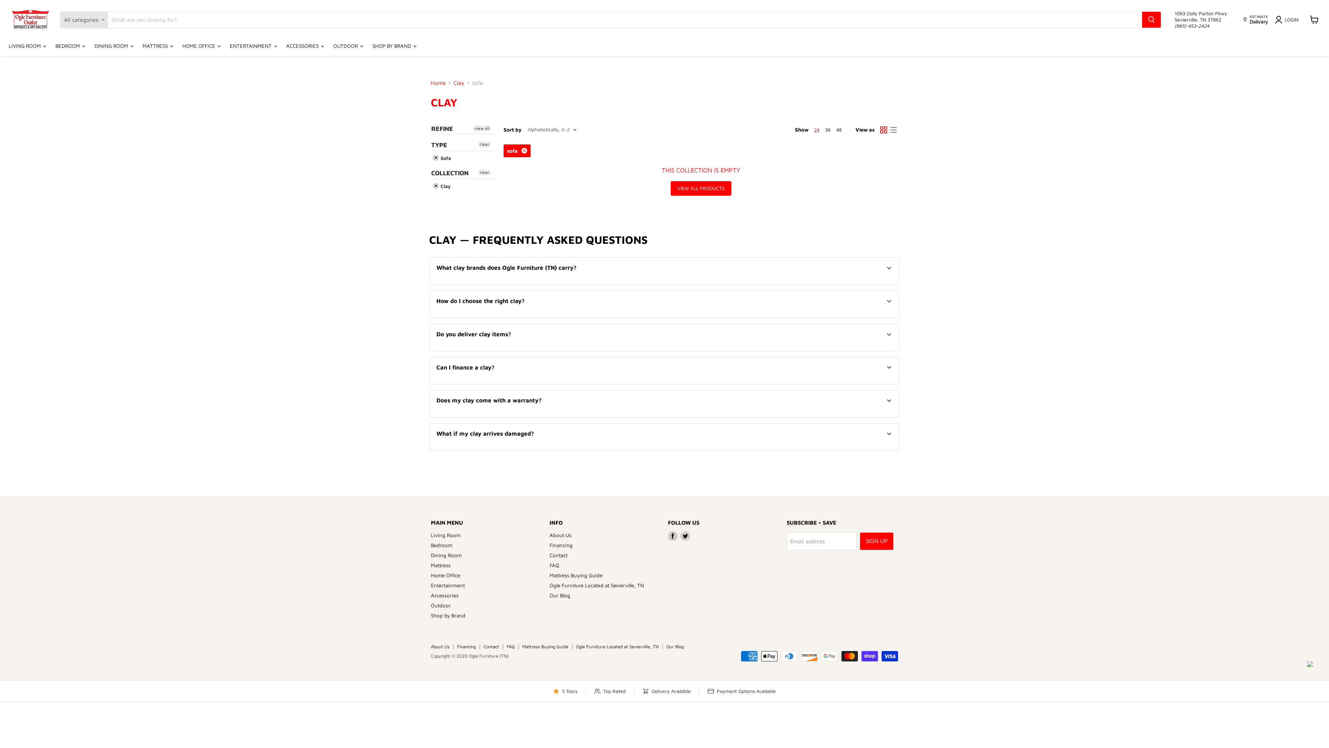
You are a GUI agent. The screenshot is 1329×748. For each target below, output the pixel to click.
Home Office (199, 46)
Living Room (25, 46)
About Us (560, 535)
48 (839, 130)
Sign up (877, 540)
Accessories (303, 46)
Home (438, 83)
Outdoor (346, 46)
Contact (559, 555)
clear (484, 144)
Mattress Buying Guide (576, 575)
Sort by (513, 130)
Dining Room (111, 46)
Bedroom (68, 46)
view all (481, 128)
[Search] (1151, 20)
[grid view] (883, 130)
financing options (493, 383)
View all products (701, 188)
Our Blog (560, 595)
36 (828, 130)
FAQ (554, 565)
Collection (450, 173)
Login (1292, 20)
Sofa (445, 158)
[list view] (893, 130)
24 (817, 130)
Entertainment (251, 46)
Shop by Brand (392, 46)
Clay (458, 83)
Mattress (156, 46)
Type (439, 145)
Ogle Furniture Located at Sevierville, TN (597, 585)
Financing (561, 545)
